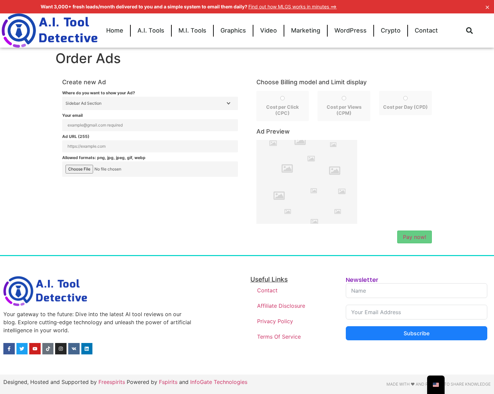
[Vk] (74, 348)
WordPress (350, 30)
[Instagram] (61, 348)
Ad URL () (75, 137)
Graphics (233, 30)
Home (114, 30)
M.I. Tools (192, 30)
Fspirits (168, 382)
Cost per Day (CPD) (405, 107)
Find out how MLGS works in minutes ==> (292, 6)
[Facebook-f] (9, 348)
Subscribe (416, 333)
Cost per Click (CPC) (282, 110)
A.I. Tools (150, 30)
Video (268, 30)
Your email (72, 115)
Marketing (305, 30)
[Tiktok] (48, 348)
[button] (469, 30)
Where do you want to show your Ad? (98, 93)
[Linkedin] (87, 348)
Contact (426, 30)
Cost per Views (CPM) (344, 110)
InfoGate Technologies (218, 382)
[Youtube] (35, 348)
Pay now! (414, 237)
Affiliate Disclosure (281, 305)
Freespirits (111, 382)
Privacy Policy (275, 321)
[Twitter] (22, 348)
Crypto (391, 30)
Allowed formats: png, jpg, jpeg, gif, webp (104, 158)
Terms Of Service (279, 336)
